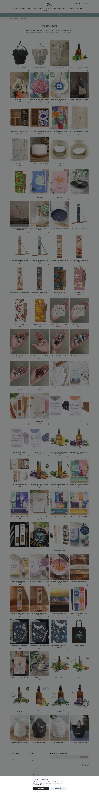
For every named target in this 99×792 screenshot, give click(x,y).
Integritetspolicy (37, 784)
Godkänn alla (41, 788)
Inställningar (58, 788)
